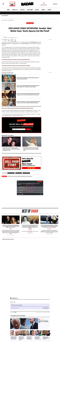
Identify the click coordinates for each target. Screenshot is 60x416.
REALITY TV (15, 9)
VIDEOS (43, 9)
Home (3, 20)
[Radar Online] (27, 4)
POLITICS (22, 9)
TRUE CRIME (30, 9)
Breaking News (10, 20)
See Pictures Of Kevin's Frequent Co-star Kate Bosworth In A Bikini (16, 65)
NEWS (8, 9)
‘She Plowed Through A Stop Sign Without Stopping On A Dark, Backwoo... (19, 176)
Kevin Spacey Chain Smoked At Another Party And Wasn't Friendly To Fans (17, 108)
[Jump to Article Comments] (2, 39)
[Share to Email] (15, 39)
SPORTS (49, 9)
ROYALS (37, 9)
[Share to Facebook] (5, 39)
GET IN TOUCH (31, 168)
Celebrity (6, 20)
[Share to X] (9, 39)
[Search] (3, 4)
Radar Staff (5, 37)
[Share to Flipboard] (11, 39)
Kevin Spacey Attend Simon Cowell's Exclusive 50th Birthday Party (16, 59)
